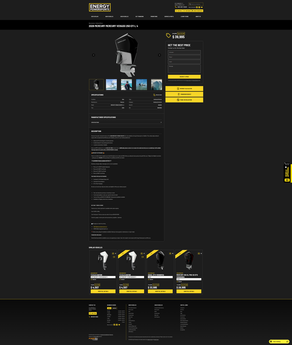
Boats (130, 318)
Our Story (182, 309)
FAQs (181, 313)
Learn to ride (185, 16)
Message (171, 66)
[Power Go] (101, 339)
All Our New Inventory (132, 307)
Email (170, 61)
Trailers (130, 322)
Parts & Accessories (183, 322)
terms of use (156, 339)
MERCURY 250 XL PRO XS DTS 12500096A (187, 276)
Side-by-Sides (131, 313)
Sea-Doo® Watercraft (132, 326)
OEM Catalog (94, 16)
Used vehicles (124, 16)
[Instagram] (199, 7)
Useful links (184, 305)
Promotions (154, 16)
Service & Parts (169, 16)
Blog (181, 311)
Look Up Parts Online (184, 324)
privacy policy (149, 339)
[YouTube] (202, 7)
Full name (171, 52)
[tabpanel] (116, 316)
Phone (171, 57)
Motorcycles (131, 309)
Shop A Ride (96, 336)
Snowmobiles (131, 315)
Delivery (181, 327)
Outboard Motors (99, 23)
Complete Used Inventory (159, 307)
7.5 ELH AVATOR (96, 275)
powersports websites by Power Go (106, 334)
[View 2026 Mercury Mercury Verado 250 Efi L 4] (96, 84)
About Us (198, 16)
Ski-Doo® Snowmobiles (133, 327)
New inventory (92, 23)
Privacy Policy (188, 80)
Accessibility (182, 329)
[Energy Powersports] (100, 7)
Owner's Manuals (183, 326)
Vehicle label (159, 94)
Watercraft (130, 316)
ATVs (129, 311)
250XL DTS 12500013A (156, 275)
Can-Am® (130, 324)
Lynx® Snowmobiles (132, 329)
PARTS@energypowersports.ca (100, 226)
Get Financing (140, 16)
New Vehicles (109, 16)
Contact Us (182, 307)
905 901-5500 (182, 7)
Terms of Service (195, 80)
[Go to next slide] (159, 55)
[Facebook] (197, 7)
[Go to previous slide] (93, 55)
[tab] (109, 308)
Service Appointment (184, 320)
